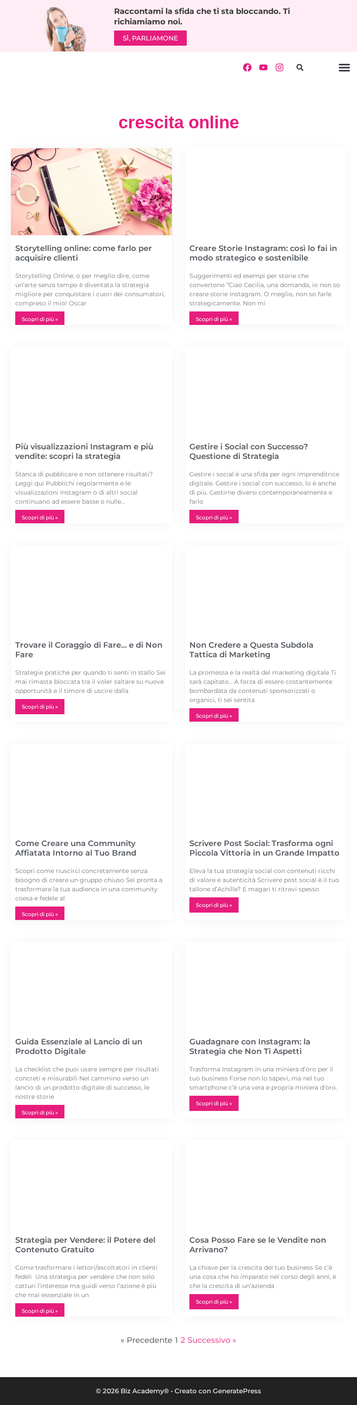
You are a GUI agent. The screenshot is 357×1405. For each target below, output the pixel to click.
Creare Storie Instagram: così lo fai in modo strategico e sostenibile (263, 253)
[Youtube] (263, 67)
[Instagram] (279, 67)
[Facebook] (247, 67)
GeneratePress (237, 1391)
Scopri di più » (40, 319)
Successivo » (212, 1340)
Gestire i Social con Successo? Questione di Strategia (248, 451)
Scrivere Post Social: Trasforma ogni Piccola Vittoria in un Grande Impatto (264, 848)
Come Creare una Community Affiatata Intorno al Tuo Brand (75, 848)
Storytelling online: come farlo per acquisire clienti (83, 253)
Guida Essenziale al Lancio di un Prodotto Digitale (78, 1046)
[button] (299, 67)
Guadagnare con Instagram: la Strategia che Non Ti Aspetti (249, 1046)
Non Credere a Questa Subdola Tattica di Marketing (251, 649)
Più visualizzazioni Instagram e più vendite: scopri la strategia (84, 451)
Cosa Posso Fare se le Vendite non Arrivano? (257, 1244)
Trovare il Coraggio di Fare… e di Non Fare (88, 649)
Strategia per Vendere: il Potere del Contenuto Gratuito (85, 1244)
